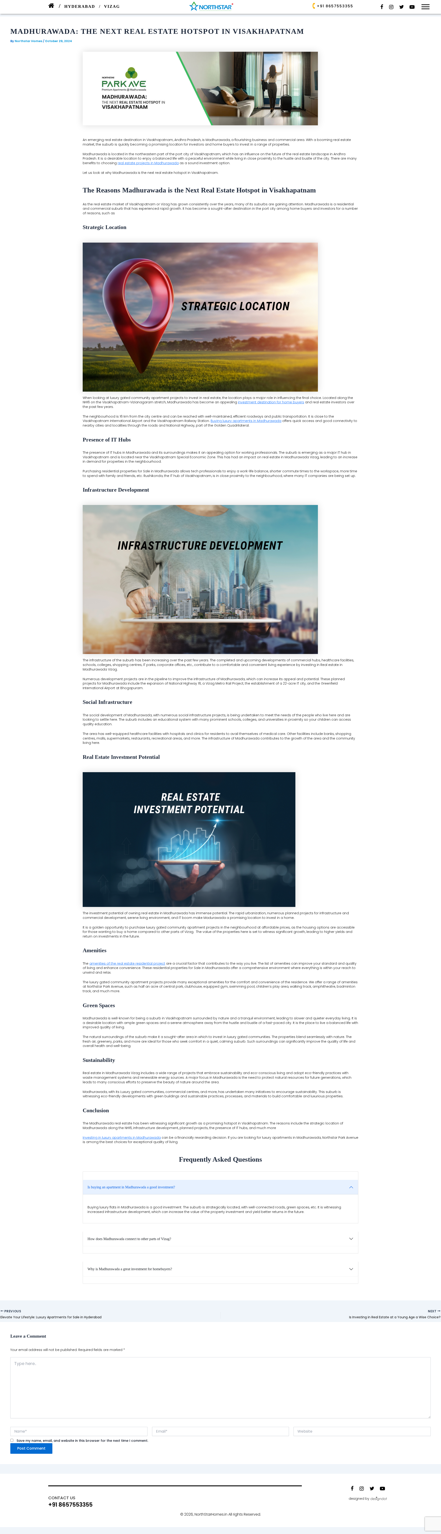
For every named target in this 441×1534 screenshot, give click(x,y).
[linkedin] (401, 7)
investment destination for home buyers (271, 402)
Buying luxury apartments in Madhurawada (246, 421)
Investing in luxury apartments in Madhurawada (122, 1137)
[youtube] (412, 7)
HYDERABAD (80, 6)
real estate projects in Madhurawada (148, 163)
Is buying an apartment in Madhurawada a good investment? (131, 1187)
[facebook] (381, 7)
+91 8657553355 (335, 6)
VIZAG (112, 6)
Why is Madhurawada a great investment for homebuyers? (130, 1269)
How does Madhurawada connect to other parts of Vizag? (129, 1239)
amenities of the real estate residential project (127, 963)
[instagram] (391, 7)
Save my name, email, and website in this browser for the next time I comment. (82, 1440)
